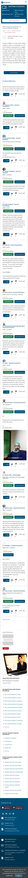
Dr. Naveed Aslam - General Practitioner (14, 402)
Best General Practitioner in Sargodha (13, 723)
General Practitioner (16, 30)
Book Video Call (8, 115)
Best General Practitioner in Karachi (13, 697)
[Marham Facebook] (6, 813)
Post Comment (14, 72)
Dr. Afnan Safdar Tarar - (9, 81)
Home (4, 30)
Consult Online (7, 683)
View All (7, 727)
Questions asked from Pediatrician (12, 781)
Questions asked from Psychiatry (12, 778)
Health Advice (8, 747)
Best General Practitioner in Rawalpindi (14, 704)
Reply (7, 94)
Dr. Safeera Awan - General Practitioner (14, 508)
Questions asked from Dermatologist (13, 765)
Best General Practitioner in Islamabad (13, 701)
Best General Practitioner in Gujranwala (14, 720)
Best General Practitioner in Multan (13, 714)
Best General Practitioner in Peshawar (13, 710)
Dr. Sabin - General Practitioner (11, 363)
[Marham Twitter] (3, 813)
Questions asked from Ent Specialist (13, 790)
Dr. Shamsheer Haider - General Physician (12, 138)
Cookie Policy (9, 875)
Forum (8, 30)
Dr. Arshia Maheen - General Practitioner (11, 205)
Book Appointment (19, 115)
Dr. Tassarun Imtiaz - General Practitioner (11, 105)
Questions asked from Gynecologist (13, 762)
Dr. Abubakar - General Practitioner (13, 545)
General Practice (8, 744)
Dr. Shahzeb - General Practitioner (12, 245)
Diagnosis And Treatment (10, 738)
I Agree (18, 875)
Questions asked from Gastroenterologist (14, 772)
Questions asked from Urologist (12, 775)
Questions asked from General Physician (14, 768)
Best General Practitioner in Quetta (13, 717)
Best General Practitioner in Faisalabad (13, 707)
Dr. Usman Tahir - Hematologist (12, 475)
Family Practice (8, 741)
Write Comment (6, 619)
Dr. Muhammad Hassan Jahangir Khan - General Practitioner (14, 326)
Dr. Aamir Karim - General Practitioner (14, 292)
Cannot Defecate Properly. (10, 32)
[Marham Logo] (5, 2)
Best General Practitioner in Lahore (13, 694)
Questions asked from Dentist (11, 793)
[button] (6, 648)
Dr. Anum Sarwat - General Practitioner (14, 591)
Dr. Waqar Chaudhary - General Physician (11, 171)
